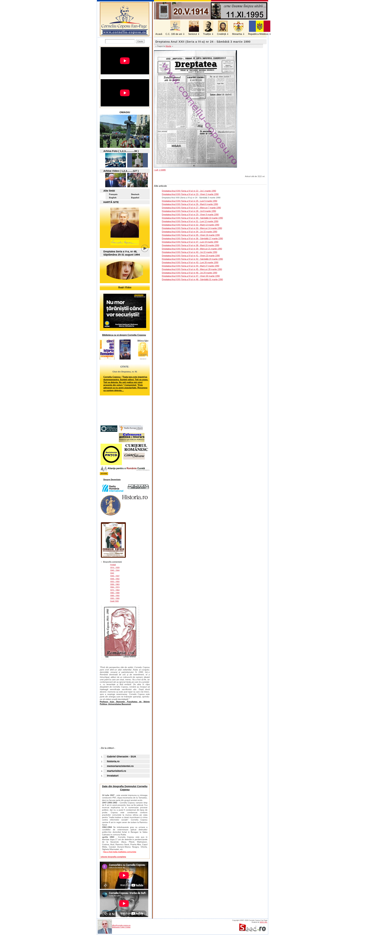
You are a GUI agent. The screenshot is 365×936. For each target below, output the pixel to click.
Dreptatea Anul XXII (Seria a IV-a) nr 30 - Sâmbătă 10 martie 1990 (192, 218)
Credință (221, 34)
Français (113, 194)
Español (135, 197)
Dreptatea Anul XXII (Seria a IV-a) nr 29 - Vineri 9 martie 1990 (190, 214)
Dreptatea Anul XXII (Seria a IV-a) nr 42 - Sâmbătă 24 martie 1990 (192, 259)
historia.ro (113, 761)
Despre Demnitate (112, 479)
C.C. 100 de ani (174, 34)
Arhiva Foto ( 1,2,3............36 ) (121, 151)
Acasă (158, 34)
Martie (168, 46)
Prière (128, 287)
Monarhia (237, 34)
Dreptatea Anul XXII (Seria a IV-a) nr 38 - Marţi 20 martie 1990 (190, 245)
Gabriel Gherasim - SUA (121, 756)
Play (147, 250)
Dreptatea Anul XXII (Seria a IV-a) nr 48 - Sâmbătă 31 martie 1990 (192, 279)
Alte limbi (109, 190)
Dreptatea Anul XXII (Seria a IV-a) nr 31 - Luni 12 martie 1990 (190, 221)
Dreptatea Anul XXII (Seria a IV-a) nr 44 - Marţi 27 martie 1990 (190, 266)
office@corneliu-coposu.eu (121, 925)
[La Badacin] (137, 166)
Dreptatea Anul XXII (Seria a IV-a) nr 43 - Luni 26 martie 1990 (190, 262)
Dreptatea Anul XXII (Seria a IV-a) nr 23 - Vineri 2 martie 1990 (190, 194)
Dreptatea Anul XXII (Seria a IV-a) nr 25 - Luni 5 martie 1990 (189, 201)
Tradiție (207, 34)
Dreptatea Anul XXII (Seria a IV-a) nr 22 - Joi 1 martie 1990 (189, 191)
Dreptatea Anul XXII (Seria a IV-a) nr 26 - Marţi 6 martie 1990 (190, 204)
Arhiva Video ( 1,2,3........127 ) (121, 170)
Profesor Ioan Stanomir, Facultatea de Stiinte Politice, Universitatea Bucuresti (125, 702)
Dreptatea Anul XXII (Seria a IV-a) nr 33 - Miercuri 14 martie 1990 (192, 228)
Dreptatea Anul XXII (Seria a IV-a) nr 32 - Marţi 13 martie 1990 (190, 225)
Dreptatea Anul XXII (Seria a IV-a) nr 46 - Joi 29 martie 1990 (189, 272)
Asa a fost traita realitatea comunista (119, 852)
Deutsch (135, 194)
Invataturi (112, 775)
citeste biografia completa (113, 857)
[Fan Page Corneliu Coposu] (124, 35)
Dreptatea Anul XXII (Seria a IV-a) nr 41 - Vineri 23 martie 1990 (191, 255)
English (112, 197)
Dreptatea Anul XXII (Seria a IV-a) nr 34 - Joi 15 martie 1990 (189, 231)
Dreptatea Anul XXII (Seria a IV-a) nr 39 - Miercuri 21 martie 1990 (192, 249)
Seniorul (192, 34)
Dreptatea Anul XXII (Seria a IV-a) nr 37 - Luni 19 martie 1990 (190, 242)
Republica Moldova (258, 34)
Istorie (104, 473)
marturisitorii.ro (116, 771)
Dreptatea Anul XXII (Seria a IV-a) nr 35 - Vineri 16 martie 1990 (191, 235)
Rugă (121, 287)
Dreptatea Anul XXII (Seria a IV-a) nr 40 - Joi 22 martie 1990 (189, 252)
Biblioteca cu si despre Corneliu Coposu (124, 335)
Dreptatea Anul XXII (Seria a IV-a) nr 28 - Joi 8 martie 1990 (189, 211)
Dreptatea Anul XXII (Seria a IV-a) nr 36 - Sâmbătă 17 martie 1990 (192, 238)
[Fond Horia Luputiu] (115, 166)
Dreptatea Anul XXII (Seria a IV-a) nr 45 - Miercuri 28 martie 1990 (192, 269)
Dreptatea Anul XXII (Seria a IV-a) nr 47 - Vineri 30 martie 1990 (191, 276)
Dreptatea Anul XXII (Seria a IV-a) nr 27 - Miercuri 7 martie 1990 (191, 207)
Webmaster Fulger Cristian (121, 927)
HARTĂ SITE (111, 202)
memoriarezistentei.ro (120, 766)
